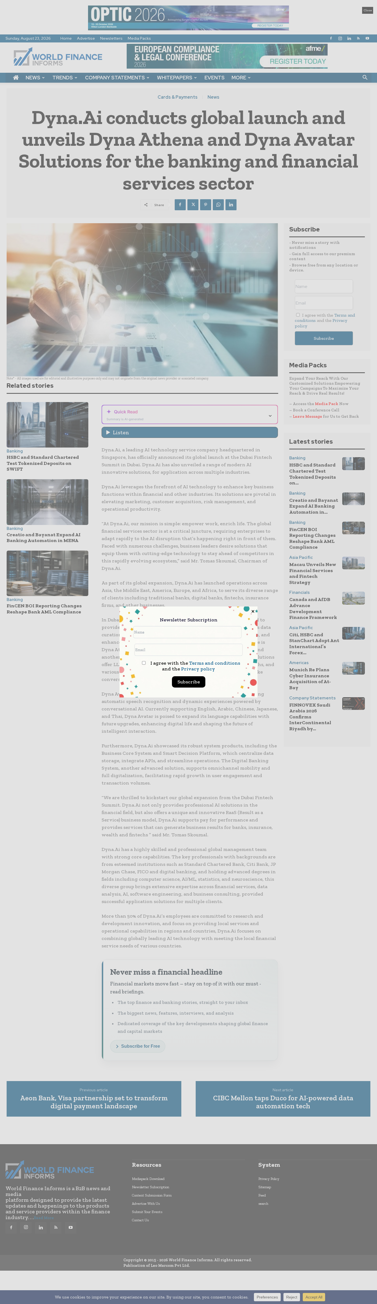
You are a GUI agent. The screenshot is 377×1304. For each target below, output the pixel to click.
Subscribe (188, 682)
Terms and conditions (214, 663)
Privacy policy (198, 669)
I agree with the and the (194, 666)
